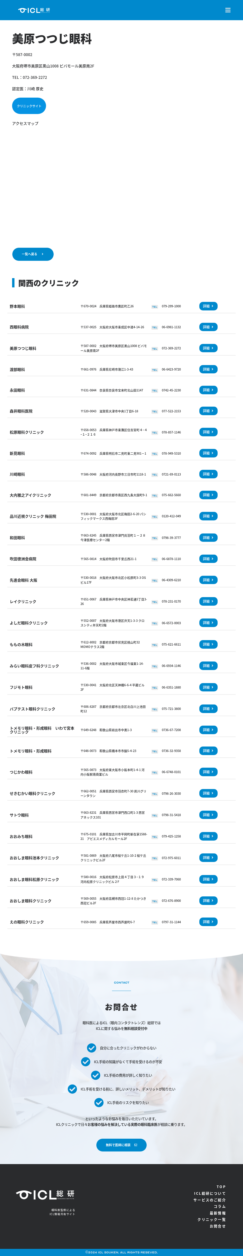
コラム (220, 1206)
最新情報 (218, 1212)
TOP (221, 1186)
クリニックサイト (29, 106)
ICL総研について (210, 1193)
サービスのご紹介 (209, 1199)
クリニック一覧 (211, 1219)
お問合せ (218, 1225)
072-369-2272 (35, 77)
